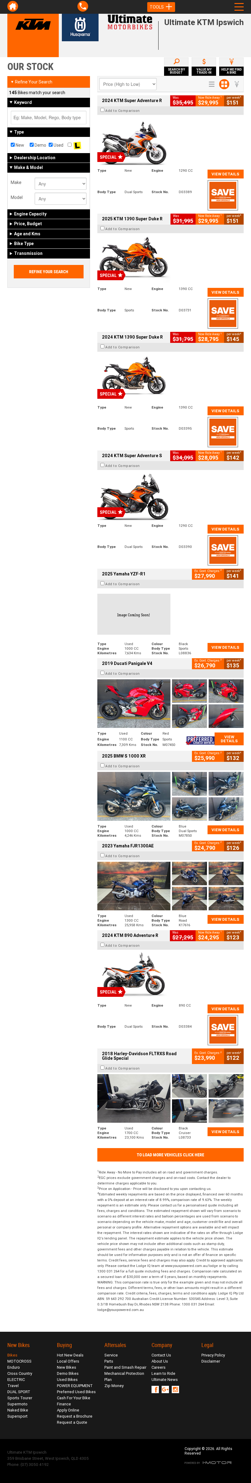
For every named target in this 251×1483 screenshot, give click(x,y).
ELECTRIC (16, 1379)
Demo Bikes (68, 1373)
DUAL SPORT (18, 1391)
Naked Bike (17, 1410)
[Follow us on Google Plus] (167, 1389)
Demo (40, 145)
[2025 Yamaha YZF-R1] (170, 614)
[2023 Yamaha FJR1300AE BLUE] (170, 886)
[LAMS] (77, 145)
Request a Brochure (74, 1416)
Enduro (13, 1367)
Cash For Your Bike (73, 1397)
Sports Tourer (19, 1397)
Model (17, 197)
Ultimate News (165, 1379)
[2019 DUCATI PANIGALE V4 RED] (170, 703)
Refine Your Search (31, 82)
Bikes (12, 1355)
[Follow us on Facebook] (157, 1389)
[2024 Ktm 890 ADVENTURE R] (170, 975)
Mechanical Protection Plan (124, 1376)
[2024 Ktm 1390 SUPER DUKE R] (170, 377)
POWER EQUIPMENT (75, 1385)
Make (16, 182)
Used (58, 145)
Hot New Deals (70, 1355)
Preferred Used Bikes (76, 1391)
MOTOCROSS (19, 1361)
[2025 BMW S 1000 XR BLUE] (170, 796)
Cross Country (19, 1373)
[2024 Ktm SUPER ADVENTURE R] (170, 140)
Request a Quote (72, 1422)
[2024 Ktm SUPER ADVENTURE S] (170, 496)
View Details (225, 174)
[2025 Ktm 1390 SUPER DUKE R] (170, 259)
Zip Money (114, 1385)
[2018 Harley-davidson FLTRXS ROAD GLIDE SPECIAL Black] (170, 1098)
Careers (159, 1367)
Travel (13, 1385)
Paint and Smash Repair (125, 1367)
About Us (160, 1361)
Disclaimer (210, 1361)
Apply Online (68, 1410)
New (19, 145)
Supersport (17, 1416)
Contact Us (161, 1355)
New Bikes (66, 1367)
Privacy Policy (213, 1355)
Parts (108, 1361)
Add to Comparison (122, 110)
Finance (64, 1404)
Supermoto (17, 1404)
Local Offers (68, 1361)
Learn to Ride (163, 1373)
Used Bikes (67, 1379)
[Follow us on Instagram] (177, 1389)
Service (111, 1355)
